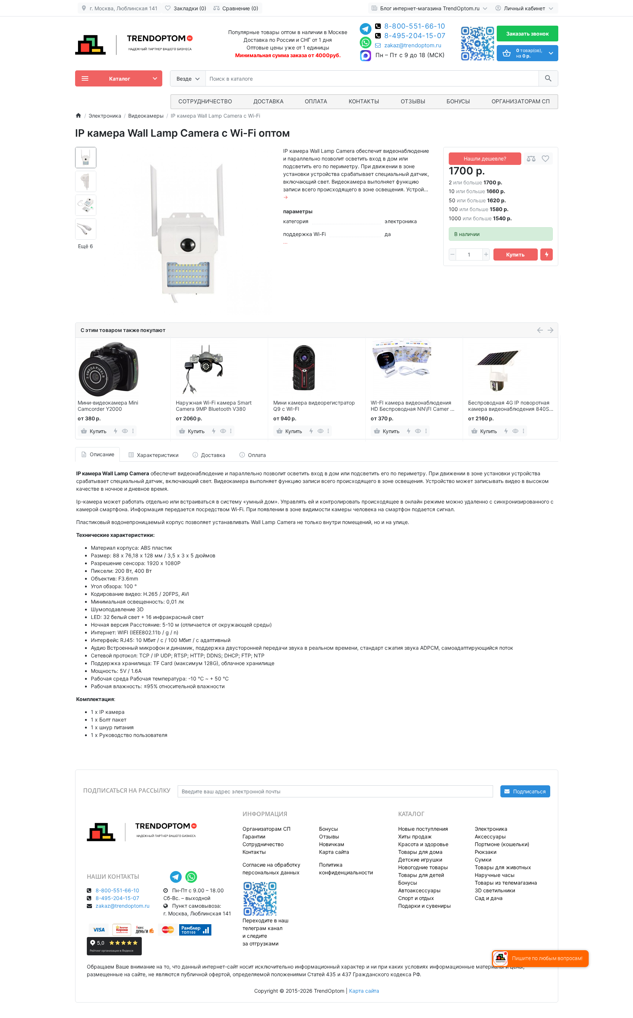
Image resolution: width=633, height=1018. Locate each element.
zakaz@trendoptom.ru (412, 45)
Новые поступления (423, 829)
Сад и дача (489, 898)
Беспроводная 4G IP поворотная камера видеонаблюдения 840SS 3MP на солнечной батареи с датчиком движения (510, 406)
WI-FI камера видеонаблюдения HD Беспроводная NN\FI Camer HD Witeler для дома (414, 406)
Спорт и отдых (416, 898)
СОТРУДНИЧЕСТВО (205, 101)
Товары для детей (421, 875)
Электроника (491, 829)
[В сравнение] (531, 158)
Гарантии (254, 836)
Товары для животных (503, 867)
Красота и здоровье (423, 844)
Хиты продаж (415, 836)
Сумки (483, 859)
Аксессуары (490, 836)
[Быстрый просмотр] (125, 430)
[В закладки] (545, 158)
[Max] (365, 56)
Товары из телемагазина (506, 882)
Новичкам (331, 844)
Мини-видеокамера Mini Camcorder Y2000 (108, 406)
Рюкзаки (485, 852)
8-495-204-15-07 (415, 36)
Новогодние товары (423, 867)
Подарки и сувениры (424, 906)
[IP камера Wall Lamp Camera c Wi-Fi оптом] (188, 231)
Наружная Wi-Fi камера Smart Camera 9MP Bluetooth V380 (214, 406)
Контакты (364, 101)
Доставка (268, 101)
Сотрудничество (263, 844)
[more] (133, 430)
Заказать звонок (527, 33)
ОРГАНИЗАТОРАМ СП (521, 101)
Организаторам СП (266, 829)
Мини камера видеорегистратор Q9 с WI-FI (314, 406)
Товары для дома (420, 852)
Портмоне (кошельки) (502, 844)
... (285, 242)
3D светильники (495, 890)
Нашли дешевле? (485, 158)
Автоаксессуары (419, 890)
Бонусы (458, 101)
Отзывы (413, 101)
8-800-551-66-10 (414, 26)
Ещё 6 (85, 246)
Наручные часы (495, 875)
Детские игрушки (420, 859)
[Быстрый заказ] (546, 254)
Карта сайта (334, 852)
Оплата (316, 101)
